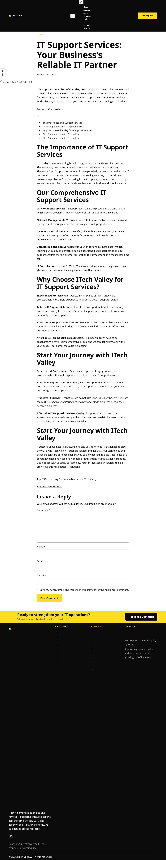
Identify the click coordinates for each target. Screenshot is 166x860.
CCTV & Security (104, 649)
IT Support (55, 74)
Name (41, 547)
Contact (64, 657)
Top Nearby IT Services (49, 486)
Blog (62, 653)
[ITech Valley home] (16, 16)
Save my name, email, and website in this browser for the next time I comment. (84, 589)
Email (41, 561)
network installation (110, 220)
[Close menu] (81, 2)
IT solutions (73, 466)
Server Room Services (107, 645)
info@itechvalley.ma (136, 633)
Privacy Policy (124, 856)
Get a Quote (147, 15)
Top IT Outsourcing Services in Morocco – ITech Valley (67, 479)
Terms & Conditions (146, 856)
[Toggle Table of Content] (38, 116)
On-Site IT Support (105, 633)
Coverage (65, 645)
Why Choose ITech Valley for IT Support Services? (68, 130)
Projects (64, 649)
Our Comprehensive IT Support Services (63, 126)
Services (64, 641)
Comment (43, 510)
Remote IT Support (105, 669)
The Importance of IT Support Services (62, 122)
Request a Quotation (141, 616)
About (63, 637)
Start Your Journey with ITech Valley (61, 134)
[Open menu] (72, 16)
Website (41, 575)
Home (63, 633)
